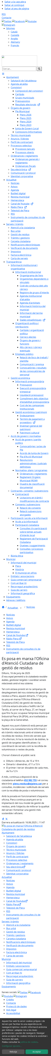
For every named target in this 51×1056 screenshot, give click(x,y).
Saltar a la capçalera (15, 1)
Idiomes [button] (10, 28)
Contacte (6, 17)
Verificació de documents (19, 945)
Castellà (15, 35)
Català (14, 31)
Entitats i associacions (18, 966)
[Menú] (3, 73)
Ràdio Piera (12, 638)
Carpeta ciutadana (16, 938)
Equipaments (9, 986)
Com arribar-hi (14, 972)
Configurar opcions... (12, 1046)
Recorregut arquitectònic (19, 976)
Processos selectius (16, 860)
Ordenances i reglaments (19, 863)
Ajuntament (8, 832)
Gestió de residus (15, 931)
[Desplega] (20, 608)
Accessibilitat (13, 1013)
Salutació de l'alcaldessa (19, 836)
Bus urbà (11, 928)
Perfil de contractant (17, 856)
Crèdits (10, 999)
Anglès (14, 38)
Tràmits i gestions (15, 935)
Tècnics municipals (16, 849)
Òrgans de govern (16, 846)
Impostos (11, 948)
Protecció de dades (16, 1006)
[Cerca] (39, 69)
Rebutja (13, 1051)
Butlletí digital (13, 625)
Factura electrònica (16, 952)
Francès (15, 45)
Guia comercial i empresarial (21, 969)
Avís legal (11, 1009)
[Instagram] (8, 24)
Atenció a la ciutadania (18, 925)
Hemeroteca (13, 631)
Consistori (11, 842)
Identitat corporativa (17, 873)
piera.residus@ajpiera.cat (27, 783)
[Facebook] (18, 21)
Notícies (30, 607)
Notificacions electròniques (21, 942)
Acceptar (37, 1051)
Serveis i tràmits (10, 921)
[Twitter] (7, 21)
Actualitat (13, 607)
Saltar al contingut (14, 5)
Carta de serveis (14, 955)
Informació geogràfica (18, 983)
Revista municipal (15, 628)
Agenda (10, 621)
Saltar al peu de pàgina (17, 8)
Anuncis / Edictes (15, 853)
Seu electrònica (14, 866)
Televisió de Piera (15, 642)
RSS (4, 14)
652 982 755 (30, 780)
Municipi (6, 959)
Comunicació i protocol (18, 870)
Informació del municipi (19, 962)
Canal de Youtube (16, 635)
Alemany (15, 42)
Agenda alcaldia (14, 839)
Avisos (9, 618)
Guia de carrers (14, 979)
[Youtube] (31, 21)
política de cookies (29, 1042)
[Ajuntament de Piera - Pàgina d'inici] (19, 60)
